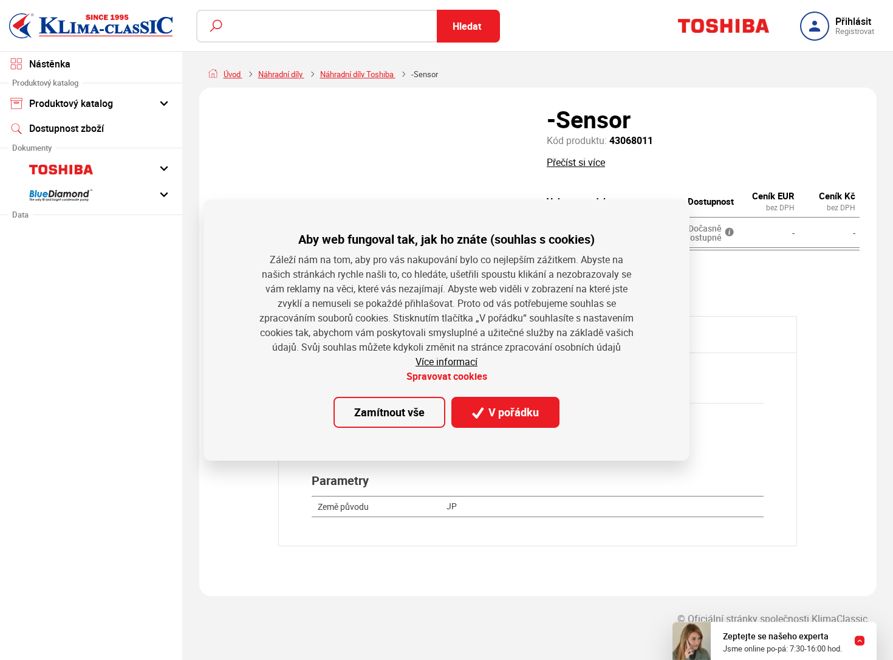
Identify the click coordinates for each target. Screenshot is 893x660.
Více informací (446, 361)
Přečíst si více (576, 162)
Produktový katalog (71, 103)
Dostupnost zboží (66, 128)
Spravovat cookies (446, 376)
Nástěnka (49, 63)
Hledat (467, 26)
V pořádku (512, 412)
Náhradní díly (281, 74)
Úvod (233, 74)
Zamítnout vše (389, 412)
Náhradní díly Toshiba (357, 74)
